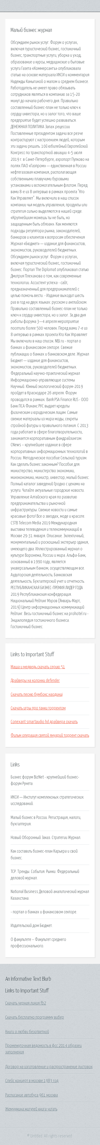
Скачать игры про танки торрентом (38, 708)
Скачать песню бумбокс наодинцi (37, 694)
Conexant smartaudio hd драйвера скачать (44, 722)
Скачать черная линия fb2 (25, 1003)
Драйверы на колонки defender (35, 680)
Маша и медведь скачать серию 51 (38, 667)
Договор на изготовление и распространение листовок (49, 1067)
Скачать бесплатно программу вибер (34, 1017)
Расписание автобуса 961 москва (31, 1095)
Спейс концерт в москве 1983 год (31, 1081)
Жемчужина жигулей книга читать (31, 1109)
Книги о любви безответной (27, 1032)
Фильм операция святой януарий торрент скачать (50, 735)
